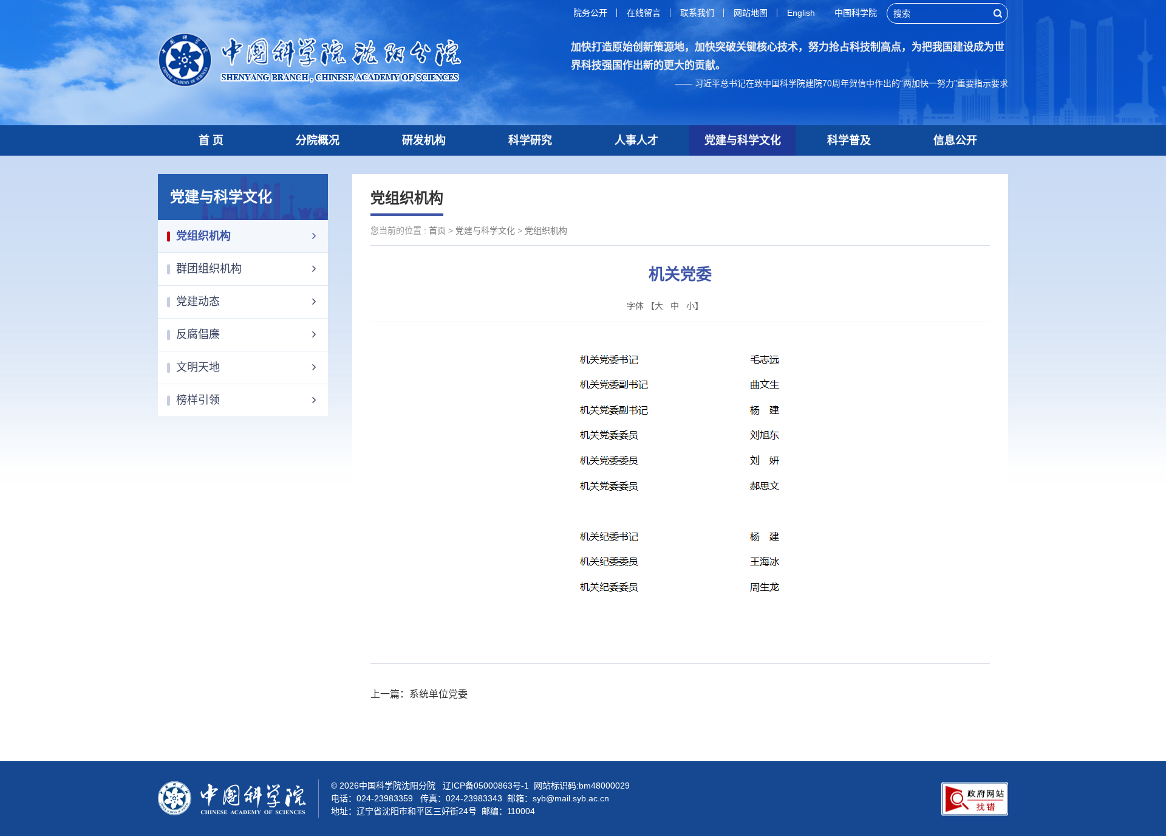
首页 (437, 230)
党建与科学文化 (742, 140)
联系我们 (697, 13)
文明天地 (198, 367)
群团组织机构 (209, 269)
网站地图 (751, 13)
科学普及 (849, 140)
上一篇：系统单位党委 (419, 694)
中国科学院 (855, 13)
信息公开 (955, 140)
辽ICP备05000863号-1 (486, 785)
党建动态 (198, 301)
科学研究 (530, 140)
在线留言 (644, 13)
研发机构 (424, 140)
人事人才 (636, 140)
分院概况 (317, 140)
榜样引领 (198, 400)
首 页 (211, 140)
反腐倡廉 (198, 334)
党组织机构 (203, 236)
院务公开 (590, 13)
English (801, 13)
